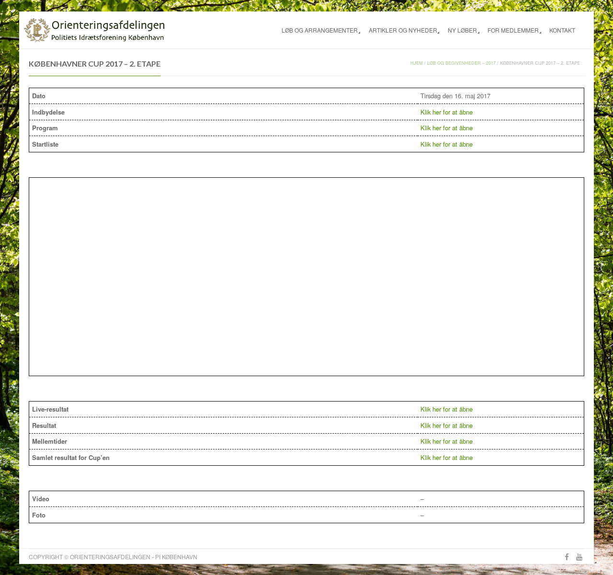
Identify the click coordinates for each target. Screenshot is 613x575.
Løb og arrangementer (320, 30)
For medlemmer (513, 30)
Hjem (416, 63)
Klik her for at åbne (446, 111)
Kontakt (562, 30)
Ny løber (462, 30)
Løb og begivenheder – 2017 (461, 63)
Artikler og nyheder (403, 30)
